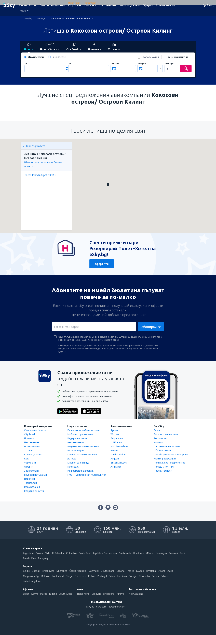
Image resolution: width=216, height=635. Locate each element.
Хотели (28, 450)
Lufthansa (116, 442)
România (122, 576)
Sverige (133, 576)
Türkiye (120, 593)
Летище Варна (75, 450)
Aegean (115, 458)
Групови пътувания (35, 474)
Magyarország (31, 576)
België (26, 570)
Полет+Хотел (28, 5)
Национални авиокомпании (83, 446)
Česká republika (77, 570)
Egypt (26, 593)
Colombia (71, 553)
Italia (170, 570)
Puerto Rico (29, 558)
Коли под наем (129, 5)
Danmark (93, 570)
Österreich (80, 576)
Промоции (73, 466)
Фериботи (30, 462)
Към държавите (35, 146)
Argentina (28, 553)
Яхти (26, 458)
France (130, 570)
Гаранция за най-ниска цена (83, 430)
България (61, 570)
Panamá (173, 553)
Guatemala (125, 553)
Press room (160, 438)
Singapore (108, 593)
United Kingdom (31, 581)
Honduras (138, 553)
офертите (101, 264)
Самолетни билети (52, 5)
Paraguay (43, 558)
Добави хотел (150, 57)
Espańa (120, 570)
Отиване (115, 64)
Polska (91, 576)
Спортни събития (34, 491)
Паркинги (29, 478)
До (70, 64)
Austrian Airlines (119, 446)
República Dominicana (104, 553)
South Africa (65, 593)
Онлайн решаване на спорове (171, 454)
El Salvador (58, 553)
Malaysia (96, 593)
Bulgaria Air (117, 438)
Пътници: (169, 64)
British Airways (119, 462)
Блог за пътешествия (166, 434)
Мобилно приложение (80, 434)
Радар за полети (77, 438)
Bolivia (39, 553)
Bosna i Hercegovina (43, 570)
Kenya (34, 593)
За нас (157, 430)
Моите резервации (165, 458)
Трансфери (30, 482)
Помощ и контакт (164, 466)
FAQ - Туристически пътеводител (86, 474)
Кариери (158, 442)
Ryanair (115, 430)
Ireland (161, 570)
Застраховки (31, 470)
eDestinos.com (117, 606)
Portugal (102, 576)
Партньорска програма (167, 446)
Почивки (90, 5)
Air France (116, 466)
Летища (71, 458)
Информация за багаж (80, 470)
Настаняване (107, 5)
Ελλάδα (140, 570)
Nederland (58, 576)
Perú (182, 553)
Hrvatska (151, 570)
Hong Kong (83, 593)
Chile (47, 553)
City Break (74, 5)
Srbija (112, 576)
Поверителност (163, 470)
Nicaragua (161, 553)
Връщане (142, 64)
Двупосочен (36, 57)
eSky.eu (90, 606)
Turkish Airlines (119, 454)
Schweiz (165, 576)
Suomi (155, 576)
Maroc (43, 593)
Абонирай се (151, 327)
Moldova (45, 576)
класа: (170, 57)
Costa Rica (84, 553)
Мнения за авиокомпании (82, 454)
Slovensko (144, 576)
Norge (69, 576)
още (23, 10)
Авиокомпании (75, 442)
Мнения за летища (78, 462)
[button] (108, 184)
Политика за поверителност (170, 462)
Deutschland (107, 570)
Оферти (148, 5)
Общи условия (162, 450)
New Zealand (136, 593)
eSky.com (101, 606)
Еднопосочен (59, 57)
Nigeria (53, 593)
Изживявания (165, 5)
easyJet (115, 450)
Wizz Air (115, 434)
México (150, 553)
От (26, 64)
